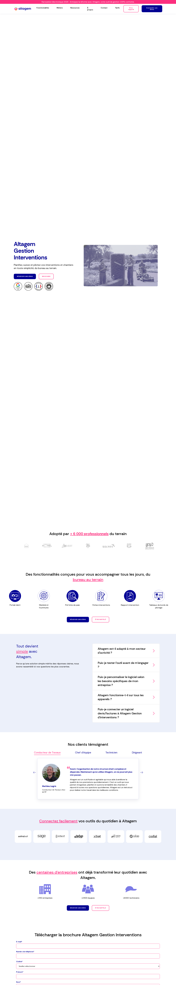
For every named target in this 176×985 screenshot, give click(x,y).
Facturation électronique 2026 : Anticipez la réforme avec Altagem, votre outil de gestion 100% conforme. (88, 2)
